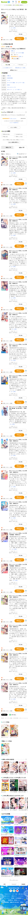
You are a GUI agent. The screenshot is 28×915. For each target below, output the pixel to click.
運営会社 (21, 902)
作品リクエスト (7, 896)
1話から (3, 154)
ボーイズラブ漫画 (20, 52)
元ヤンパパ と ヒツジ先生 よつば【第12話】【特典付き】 (18, 502)
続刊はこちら (13, 70)
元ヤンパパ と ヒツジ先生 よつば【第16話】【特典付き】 (18, 654)
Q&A (16, 894)
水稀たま (13, 51)
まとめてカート (22, 154)
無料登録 (25, 2)
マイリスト (21, 64)
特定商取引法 (10, 900)
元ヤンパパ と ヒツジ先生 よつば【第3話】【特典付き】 (18, 220)
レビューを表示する (14, 122)
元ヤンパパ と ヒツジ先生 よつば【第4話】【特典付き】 (18, 251)
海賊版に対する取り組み (14, 902)
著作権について (17, 900)
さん (13, 118)
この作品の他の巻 (7, 44)
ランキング (14, 884)
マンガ (8, 80)
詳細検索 (23, 884)
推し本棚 (8, 64)
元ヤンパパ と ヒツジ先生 (13, 89)
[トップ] (4, 2)
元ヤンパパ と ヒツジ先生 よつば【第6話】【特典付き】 (18, 313)
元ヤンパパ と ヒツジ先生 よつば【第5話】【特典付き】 (18, 282)
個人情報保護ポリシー (20, 898)
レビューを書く (16, 58)
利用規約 (12, 898)
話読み (8, 85)
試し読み (20, 34)
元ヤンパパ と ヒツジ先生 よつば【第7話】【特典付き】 (18, 345)
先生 (23, 82)
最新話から (8, 154)
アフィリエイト (7, 898)
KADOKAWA (10, 78)
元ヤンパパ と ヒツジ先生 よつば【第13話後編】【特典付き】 (18, 565)
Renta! (2, 718)
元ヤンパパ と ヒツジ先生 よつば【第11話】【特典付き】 (18, 471)
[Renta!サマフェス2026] (8, 2)
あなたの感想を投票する (13, 142)
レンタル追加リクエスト (8, 67)
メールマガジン (21, 896)
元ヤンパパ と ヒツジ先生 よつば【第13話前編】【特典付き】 (18, 533)
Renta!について (8, 894)
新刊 (5, 884)
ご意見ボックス (14, 896)
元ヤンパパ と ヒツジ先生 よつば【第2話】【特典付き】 (18, 188)
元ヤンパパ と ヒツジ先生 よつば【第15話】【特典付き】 (18, 625)
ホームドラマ (19, 82)
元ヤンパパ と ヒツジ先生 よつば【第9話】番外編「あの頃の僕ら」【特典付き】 (18, 408)
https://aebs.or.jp (9, 913)
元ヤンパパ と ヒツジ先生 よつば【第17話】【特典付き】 (18, 683)
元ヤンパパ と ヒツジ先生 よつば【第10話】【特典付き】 (18, 440)
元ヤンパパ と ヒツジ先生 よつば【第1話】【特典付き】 (18, 157)
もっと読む (13, 27)
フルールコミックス (11, 87)
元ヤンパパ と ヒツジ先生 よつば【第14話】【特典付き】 (18, 596)
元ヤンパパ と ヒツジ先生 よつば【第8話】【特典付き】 (18, 376)
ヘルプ (13, 894)
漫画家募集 (7, 902)
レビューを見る (13, 127)
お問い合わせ (20, 894)
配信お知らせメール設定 (20, 67)
